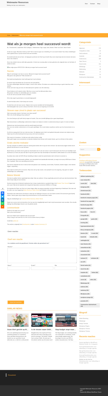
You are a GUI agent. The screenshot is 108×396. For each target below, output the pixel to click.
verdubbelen (85, 276)
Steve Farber (67, 47)
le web (95, 233)
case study (85, 180)
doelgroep (85, 187)
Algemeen (82, 48)
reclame (84, 258)
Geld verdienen (83, 53)
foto (93, 212)
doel (48, 47)
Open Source (82, 61)
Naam (10, 265)
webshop (85, 290)
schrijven (94, 258)
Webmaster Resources (17, 2)
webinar (84, 286)
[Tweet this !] (2, 196)
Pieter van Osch (58, 47)
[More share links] (2, 206)
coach (84, 183)
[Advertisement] (54, 20)
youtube (84, 301)
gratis (94, 219)
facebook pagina (87, 208)
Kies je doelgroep (87, 229)
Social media (82, 64)
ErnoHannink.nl (26, 224)
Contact (92, 3)
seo (83, 261)
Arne (80, 346)
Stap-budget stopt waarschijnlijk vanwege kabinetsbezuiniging (66, 329)
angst (44, 47)
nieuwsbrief (85, 254)
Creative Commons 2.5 (40, 224)
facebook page (86, 204)
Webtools (81, 72)
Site (56, 265)
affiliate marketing (87, 176)
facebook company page (89, 197)
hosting (84, 222)
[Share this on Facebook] (2, 193)
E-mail (33, 265)
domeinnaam (86, 190)
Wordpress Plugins (84, 326)
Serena (81, 342)
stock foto (84, 269)
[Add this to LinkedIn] (2, 200)
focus (83, 212)
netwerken (85, 251)
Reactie (10, 246)
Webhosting (82, 69)
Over (86, 3)
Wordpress (82, 74)
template (84, 272)
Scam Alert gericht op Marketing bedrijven (18, 329)
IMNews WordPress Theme (94, 392)
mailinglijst (85, 240)
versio (83, 279)
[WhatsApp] (2, 203)
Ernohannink (12, 47)
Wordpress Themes (84, 328)
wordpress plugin (87, 297)
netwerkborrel (85, 247)
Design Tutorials (83, 323)
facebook (85, 194)
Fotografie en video (84, 50)
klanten (52, 47)
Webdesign (82, 66)
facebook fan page (87, 201)
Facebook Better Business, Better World (32, 198)
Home (8, 35)
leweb (83, 237)
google (84, 219)
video (93, 279)
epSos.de (15, 220)
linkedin (93, 237)
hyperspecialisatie (87, 226)
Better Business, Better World (31, 190)
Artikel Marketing (83, 318)
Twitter (95, 272)
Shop (98, 3)
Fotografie (85, 215)
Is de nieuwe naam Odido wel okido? (42, 329)
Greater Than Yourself (63, 183)
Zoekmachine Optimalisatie (86, 77)
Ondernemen (15, 35)
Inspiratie (81, 56)
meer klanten (86, 244)
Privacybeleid (12, 375)
